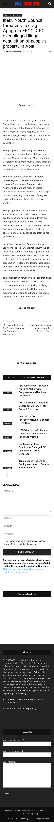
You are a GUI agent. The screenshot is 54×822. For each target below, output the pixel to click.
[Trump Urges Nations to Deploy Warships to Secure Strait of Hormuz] (10, 464)
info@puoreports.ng (26, 708)
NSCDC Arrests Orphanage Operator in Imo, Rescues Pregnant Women (33, 433)
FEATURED (15, 10)
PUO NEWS (17, 15)
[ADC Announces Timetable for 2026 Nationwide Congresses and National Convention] (10, 389)
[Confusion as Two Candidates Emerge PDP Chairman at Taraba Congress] (10, 447)
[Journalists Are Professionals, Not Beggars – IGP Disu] (10, 420)
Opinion (43, 810)
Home (5, 10)
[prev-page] (4, 475)
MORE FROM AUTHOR (37, 378)
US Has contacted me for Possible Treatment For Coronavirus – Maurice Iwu (14, 329)
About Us (9, 810)
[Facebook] (10, 111)
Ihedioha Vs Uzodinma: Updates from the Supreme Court (40, 328)
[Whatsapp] (44, 111)
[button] (5, 4)
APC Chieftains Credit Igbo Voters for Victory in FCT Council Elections (33, 406)
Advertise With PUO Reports (26, 810)
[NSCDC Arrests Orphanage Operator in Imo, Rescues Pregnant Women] (10, 434)
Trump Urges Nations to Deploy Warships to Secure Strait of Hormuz (34, 464)
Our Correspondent (13, 51)
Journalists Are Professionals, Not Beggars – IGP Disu (34, 419)
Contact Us (20, 813)
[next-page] (9, 475)
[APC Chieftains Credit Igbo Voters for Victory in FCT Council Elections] (10, 406)
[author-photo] (27, 359)
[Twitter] (21, 111)
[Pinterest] (32, 111)
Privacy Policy (32, 813)
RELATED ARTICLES (16, 378)
